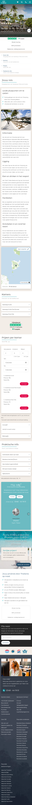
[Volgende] (27, 119)
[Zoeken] (22, 2)
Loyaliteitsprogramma (23, 712)
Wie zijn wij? (4, 723)
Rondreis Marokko (22, 750)
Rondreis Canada (21, 736)
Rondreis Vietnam (22, 738)
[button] (16, 265)
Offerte (20, 496)
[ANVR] (7, 651)
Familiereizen (5, 705)
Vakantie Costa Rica (6, 792)
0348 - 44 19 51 (20, 502)
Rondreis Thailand (22, 725)
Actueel (19, 703)
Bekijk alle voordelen (23, 564)
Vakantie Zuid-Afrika (7, 774)
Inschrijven (6, 642)
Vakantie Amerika (6, 777)
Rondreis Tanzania (22, 741)
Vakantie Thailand (6, 770)
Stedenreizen (5, 712)
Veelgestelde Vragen (22, 705)
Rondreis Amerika (22, 734)
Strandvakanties (5, 707)
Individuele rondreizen (7, 700)
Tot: (5, 366)
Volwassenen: (7, 349)
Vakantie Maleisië (6, 781)
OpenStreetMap (24, 282)
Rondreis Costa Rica (22, 747)
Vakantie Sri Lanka (6, 785)
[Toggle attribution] (29, 282)
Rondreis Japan (21, 730)
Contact (12, 496)
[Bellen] (26, 2)
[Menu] (30, 2)
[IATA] (25, 651)
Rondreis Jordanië (22, 756)
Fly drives (4, 709)
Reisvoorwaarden (6, 732)
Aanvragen (24, 383)
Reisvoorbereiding (22, 707)
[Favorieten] (18, 2)
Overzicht (5, 286)
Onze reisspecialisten (7, 730)
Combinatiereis (5, 714)
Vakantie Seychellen (7, 801)
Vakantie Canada (6, 779)
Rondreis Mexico (21, 745)
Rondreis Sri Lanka (22, 752)
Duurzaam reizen (6, 734)
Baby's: (23, 349)
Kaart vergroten (22, 249)
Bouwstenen (4, 703)
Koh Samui (13, 286)
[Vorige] (4, 119)
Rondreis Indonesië (22, 732)
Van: (5, 358)
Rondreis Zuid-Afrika (22, 727)
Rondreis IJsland (21, 743)
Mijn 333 (19, 709)
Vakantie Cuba (5, 799)
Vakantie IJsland (5, 788)
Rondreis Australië (22, 758)
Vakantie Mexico (5, 790)
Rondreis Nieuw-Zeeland (24, 723)
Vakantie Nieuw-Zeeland (8, 797)
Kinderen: (15, 349)
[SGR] (19, 651)
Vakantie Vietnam (6, 783)
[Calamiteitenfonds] (13, 651)
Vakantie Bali (5, 772)
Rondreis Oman (21, 754)
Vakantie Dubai (5, 794)
